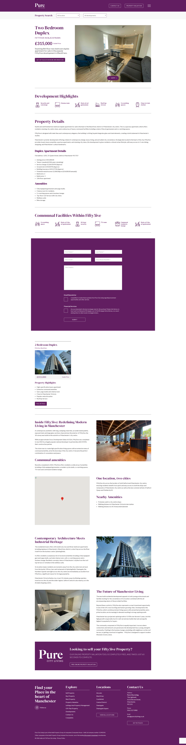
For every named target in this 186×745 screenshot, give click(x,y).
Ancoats (99, 693)
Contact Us (114, 6)
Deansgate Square (102, 708)
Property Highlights (45, 382)
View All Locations (107, 715)
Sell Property (70, 693)
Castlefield (100, 699)
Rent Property (70, 699)
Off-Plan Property (72, 708)
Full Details (40, 403)
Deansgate (100, 705)
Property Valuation (134, 6)
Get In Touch (138, 723)
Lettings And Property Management (78, 705)
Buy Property (70, 696)
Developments (70, 711)
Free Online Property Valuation (83, 664)
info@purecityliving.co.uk (135, 716)
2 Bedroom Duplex (46, 345)
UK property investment (91, 735)
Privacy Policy (61, 738)
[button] (149, 6)
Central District (101, 702)
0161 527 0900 (132, 710)
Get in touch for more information (50, 60)
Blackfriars (100, 696)
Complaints (69, 718)
